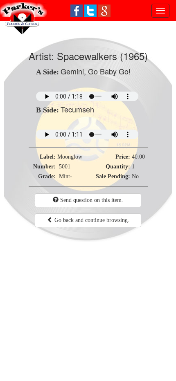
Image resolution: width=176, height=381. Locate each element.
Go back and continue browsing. (91, 220)
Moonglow (69, 157)
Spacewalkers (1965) (102, 56)
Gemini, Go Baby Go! (96, 71)
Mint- (65, 176)
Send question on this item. (91, 200)
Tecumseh (77, 109)
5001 (64, 167)
